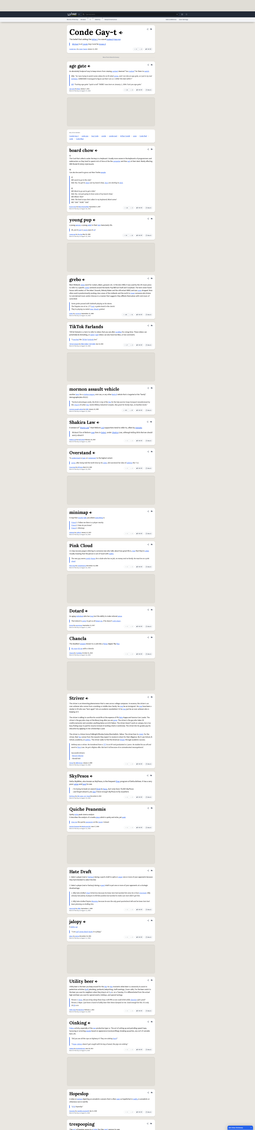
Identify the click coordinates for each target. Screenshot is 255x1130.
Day (87, 405)
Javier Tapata (83, 49)
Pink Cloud (72, 566)
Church (76, 405)
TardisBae (79, 653)
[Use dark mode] (186, 14)
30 (74, 1005)
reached (76, 339)
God (92, 306)
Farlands (90, 339)
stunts (90, 931)
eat (129, 161)
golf (86, 989)
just (80, 230)
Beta (121, 717)
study (141, 734)
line (109, 402)
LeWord (78, 533)
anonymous (79, 625)
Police (71, 1028)
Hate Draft (72, 909)
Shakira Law (72, 440)
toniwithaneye (82, 566)
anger (120, 877)
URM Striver (79, 763)
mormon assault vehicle (76, 409)
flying (105, 644)
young (85, 230)
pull (77, 931)
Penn (79, 747)
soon (139, 290)
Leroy (73, 463)
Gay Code (94, 136)
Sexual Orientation (110, 20)
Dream (122, 740)
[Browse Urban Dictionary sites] (73, 14)
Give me (74, 822)
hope (74, 1044)
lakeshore (81, 1010)
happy (93, 558)
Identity (97, 20)
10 (74, 1106)
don (94, 791)
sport (103, 885)
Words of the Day (72, 20)
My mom (74, 648)
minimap (71, 533)
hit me (80, 648)
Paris (105, 789)
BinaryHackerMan (83, 207)
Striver (71, 763)
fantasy (90, 877)
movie (100, 822)
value (76, 784)
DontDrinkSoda (80, 1049)
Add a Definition (171, 20)
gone (115, 720)
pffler (79, 909)
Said (96, 335)
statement (92, 458)
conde (103, 136)
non (94, 1028)
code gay (85, 136)
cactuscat (78, 314)
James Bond (83, 931)
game (116, 76)
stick (121, 183)
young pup (72, 234)
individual (79, 616)
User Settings (183, 20)
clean (87, 183)
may (121, 706)
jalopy (71, 936)
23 (94, 230)
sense (120, 616)
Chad (88, 893)
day (105, 986)
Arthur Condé (125, 136)
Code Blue (80, 139)
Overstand (72, 467)
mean (132, 293)
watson (77, 936)
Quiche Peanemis (74, 827)
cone (135, 136)
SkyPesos (72, 796)
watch (146, 71)
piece (98, 817)
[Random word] (177, 14)
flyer (118, 781)
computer (116, 161)
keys (106, 183)
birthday (74, 79)
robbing (129, 463)
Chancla (71, 653)
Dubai (103, 432)
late (99, 225)
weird (92, 335)
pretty (88, 558)
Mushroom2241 (86, 827)
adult (90, 225)
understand (76, 458)
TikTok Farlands (74, 344)
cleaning (133, 1000)
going (84, 621)
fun (80, 737)
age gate (72, 89)
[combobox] (130, 14)
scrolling (118, 332)
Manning (95, 901)
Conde (85, 44)
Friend (73, 522)
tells (85, 518)
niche (76, 814)
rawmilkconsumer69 (83, 1111)
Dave (80, 1000)
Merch (149, 90)
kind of (114, 394)
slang (83, 285)
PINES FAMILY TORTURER (88, 344)
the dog (80, 234)
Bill (72, 84)
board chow (72, 207)
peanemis (89, 822)
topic (84, 458)
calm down (116, 621)
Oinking (71, 1049)
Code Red (143, 136)
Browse (83, 20)
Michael (75, 44)
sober (147, 551)
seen (118, 1099)
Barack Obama (77, 755)
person (78, 225)
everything (99, 518)
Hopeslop (72, 1111)
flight (98, 789)
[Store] (182, 14)
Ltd (102, 427)
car (76, 927)
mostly (80, 518)
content (115, 71)
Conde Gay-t (73, 49)
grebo (71, 314)
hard (84, 784)
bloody (96, 309)
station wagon (89, 394)
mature (131, 71)
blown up (99, 621)
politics (88, 740)
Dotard (71, 625)
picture (79, 1099)
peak (124, 817)
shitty (73, 927)
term (77, 394)
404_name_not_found (83, 796)
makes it (110, 39)
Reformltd (81, 440)
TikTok (84, 339)
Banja (78, 89)
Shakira (115, 432)
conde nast (113, 136)
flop (118, 644)
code (71, 139)
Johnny (79, 1044)
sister (105, 463)
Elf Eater (80, 467)
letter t (95, 39)
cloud (73, 561)
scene (87, 287)
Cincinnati (143, 893)
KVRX (86, 409)
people (103, 172)
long (91, 616)
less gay (117, 39)
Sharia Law (84, 427)
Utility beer (72, 1010)
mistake (138, 427)
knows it (102, 44)
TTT (104, 744)
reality (111, 553)
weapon (83, 644)
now (91, 309)
